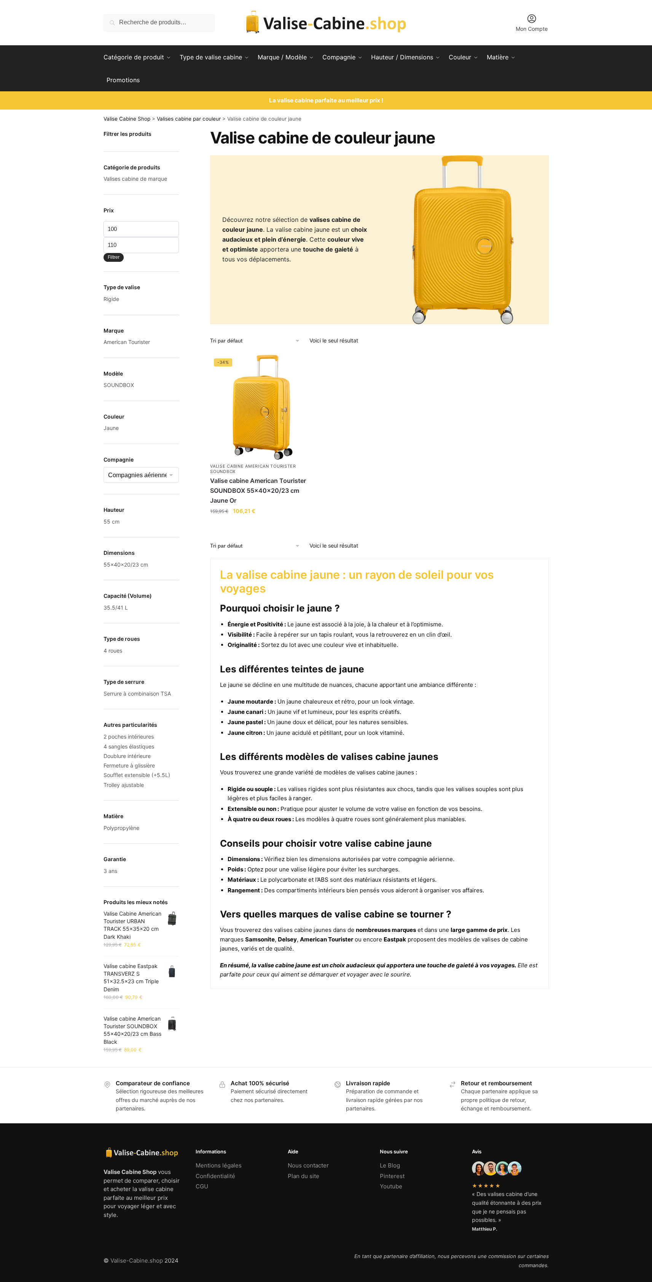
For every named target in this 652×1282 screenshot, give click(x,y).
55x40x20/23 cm (126, 564)
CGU (202, 1186)
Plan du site (303, 1176)
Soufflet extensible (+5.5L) (137, 775)
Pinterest (392, 1176)
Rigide (111, 299)
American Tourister (127, 342)
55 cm (112, 521)
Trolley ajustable (124, 785)
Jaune (111, 428)
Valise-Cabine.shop (136, 1260)
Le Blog (390, 1165)
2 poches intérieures (129, 736)
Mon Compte (532, 28)
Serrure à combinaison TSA (137, 693)
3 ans (110, 871)
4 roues (113, 650)
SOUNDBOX (119, 385)
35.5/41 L (116, 607)
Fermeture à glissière (129, 765)
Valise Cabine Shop (127, 119)
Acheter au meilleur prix (263, 526)
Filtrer (114, 257)
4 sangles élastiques (129, 746)
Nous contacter (308, 1165)
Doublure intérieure (127, 756)
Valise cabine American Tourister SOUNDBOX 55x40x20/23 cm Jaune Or (258, 490)
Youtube (391, 1186)
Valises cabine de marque (135, 178)
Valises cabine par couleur (189, 119)
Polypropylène (121, 828)
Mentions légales (219, 1165)
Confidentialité (215, 1176)
